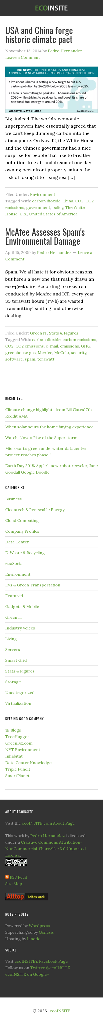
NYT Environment (22, 749)
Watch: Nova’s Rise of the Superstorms (42, 437)
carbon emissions (79, 339)
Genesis (46, 932)
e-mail (52, 346)
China (67, 200)
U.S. (23, 213)
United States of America (53, 213)
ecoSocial (14, 563)
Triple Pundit (17, 769)
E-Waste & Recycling (25, 552)
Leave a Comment (22, 57)
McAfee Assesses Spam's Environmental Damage (45, 236)
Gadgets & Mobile (22, 606)
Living (11, 638)
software (14, 359)
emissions (69, 346)
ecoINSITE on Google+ (27, 974)
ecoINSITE (51, 8)
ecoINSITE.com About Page (48, 823)
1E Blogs (13, 730)
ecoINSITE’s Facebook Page (41, 961)
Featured (14, 595)
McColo (61, 352)
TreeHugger (17, 736)
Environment (42, 194)
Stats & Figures (63, 332)
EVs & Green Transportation (32, 584)
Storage (13, 681)
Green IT (38, 332)
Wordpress (39, 925)
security (78, 352)
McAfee (45, 352)
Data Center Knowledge (28, 762)
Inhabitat (14, 756)
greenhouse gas (20, 352)
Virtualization (18, 703)
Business (13, 498)
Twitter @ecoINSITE (50, 967)
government (38, 207)
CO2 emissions (30, 346)
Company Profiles (22, 531)
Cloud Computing (22, 520)
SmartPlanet (17, 775)
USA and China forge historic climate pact (39, 34)
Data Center (17, 541)
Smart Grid (16, 660)
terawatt (45, 359)
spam (30, 359)
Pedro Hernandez (47, 835)
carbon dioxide (46, 200)
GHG (85, 346)
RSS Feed (18, 877)
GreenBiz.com (18, 743)
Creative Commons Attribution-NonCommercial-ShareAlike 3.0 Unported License (45, 849)
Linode (33, 938)
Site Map (13, 883)
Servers (12, 649)
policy (57, 207)
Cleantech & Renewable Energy (34, 509)
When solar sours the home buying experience (49, 426)
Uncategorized (19, 692)
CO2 (79, 200)
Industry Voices (20, 627)
